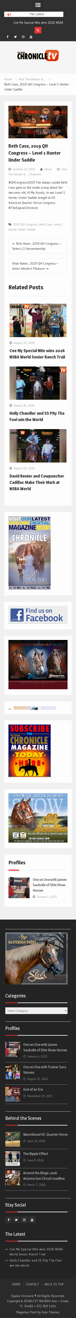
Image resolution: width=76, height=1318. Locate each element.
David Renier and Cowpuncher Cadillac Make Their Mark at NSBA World (37, 482)
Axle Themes (51, 1312)
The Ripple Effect (35, 1154)
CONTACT (32, 1284)
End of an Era (33, 1089)
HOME (16, 1284)
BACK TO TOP (54, 1284)
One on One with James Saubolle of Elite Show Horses (50, 884)
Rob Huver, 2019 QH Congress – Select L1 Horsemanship (36, 246)
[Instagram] (23, 36)
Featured (35, 174)
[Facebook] (7, 36)
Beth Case (45, 224)
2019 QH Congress (25, 224)
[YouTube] (31, 36)
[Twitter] (15, 36)
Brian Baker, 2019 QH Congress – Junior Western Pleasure (35, 265)
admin (48, 169)
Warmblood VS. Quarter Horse (45, 1134)
